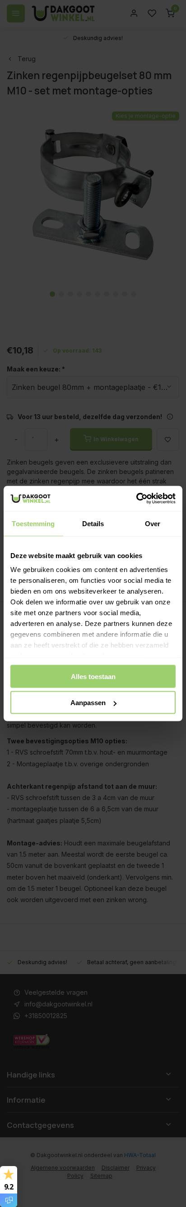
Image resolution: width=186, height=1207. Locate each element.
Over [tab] (152, 523)
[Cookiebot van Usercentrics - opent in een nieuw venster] (136, 499)
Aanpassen (88, 702)
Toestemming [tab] (33, 523)
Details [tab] (93, 523)
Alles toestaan (93, 676)
